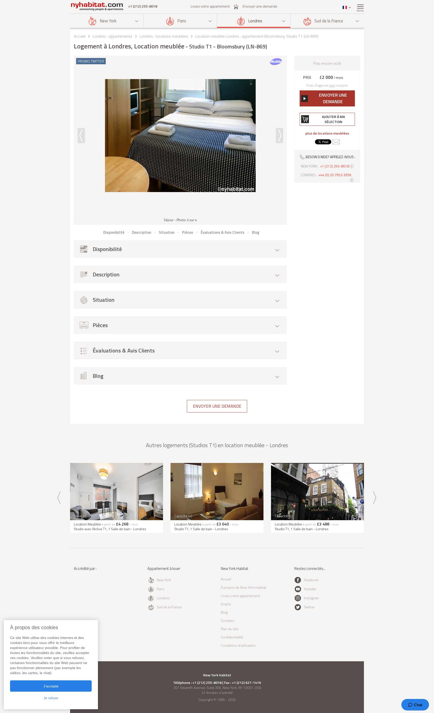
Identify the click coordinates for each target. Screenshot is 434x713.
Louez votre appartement (210, 6)
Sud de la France (328, 21)
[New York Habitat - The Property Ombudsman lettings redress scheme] (90, 589)
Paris (181, 21)
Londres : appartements (112, 36)
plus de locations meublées (327, 133)
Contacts (227, 620)
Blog (224, 612)
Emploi (226, 604)
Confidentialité (232, 637)
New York (108, 21)
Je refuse (50, 698)
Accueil (79, 36)
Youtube (310, 588)
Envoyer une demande (260, 6)
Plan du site (229, 628)
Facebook (311, 579)
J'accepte (51, 686)
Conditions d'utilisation (238, 645)
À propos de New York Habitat (243, 587)
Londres (255, 21)
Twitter (309, 607)
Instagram (311, 598)
